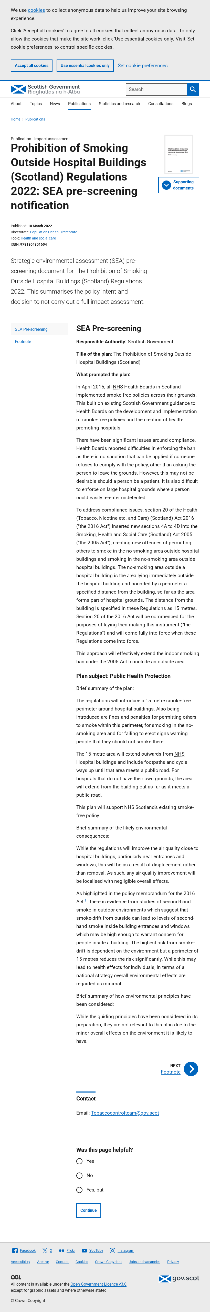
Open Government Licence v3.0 (98, 1284)
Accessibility (20, 1262)
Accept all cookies (31, 65)
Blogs (187, 103)
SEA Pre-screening (31, 329)
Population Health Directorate (53, 232)
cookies (36, 10)
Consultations (160, 103)
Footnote (23, 341)
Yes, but (95, 1190)
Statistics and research (119, 103)
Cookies (82, 1262)
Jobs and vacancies (144, 1262)
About (16, 103)
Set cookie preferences (143, 65)
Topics (36, 103)
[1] (85, 900)
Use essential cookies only (85, 65)
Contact (62, 1262)
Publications (79, 103)
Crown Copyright (108, 1262)
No (90, 1175)
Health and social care (38, 238)
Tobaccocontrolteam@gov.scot (125, 1113)
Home (15, 119)
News (55, 103)
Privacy (173, 1262)
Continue (88, 1210)
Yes (90, 1161)
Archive (43, 1262)
